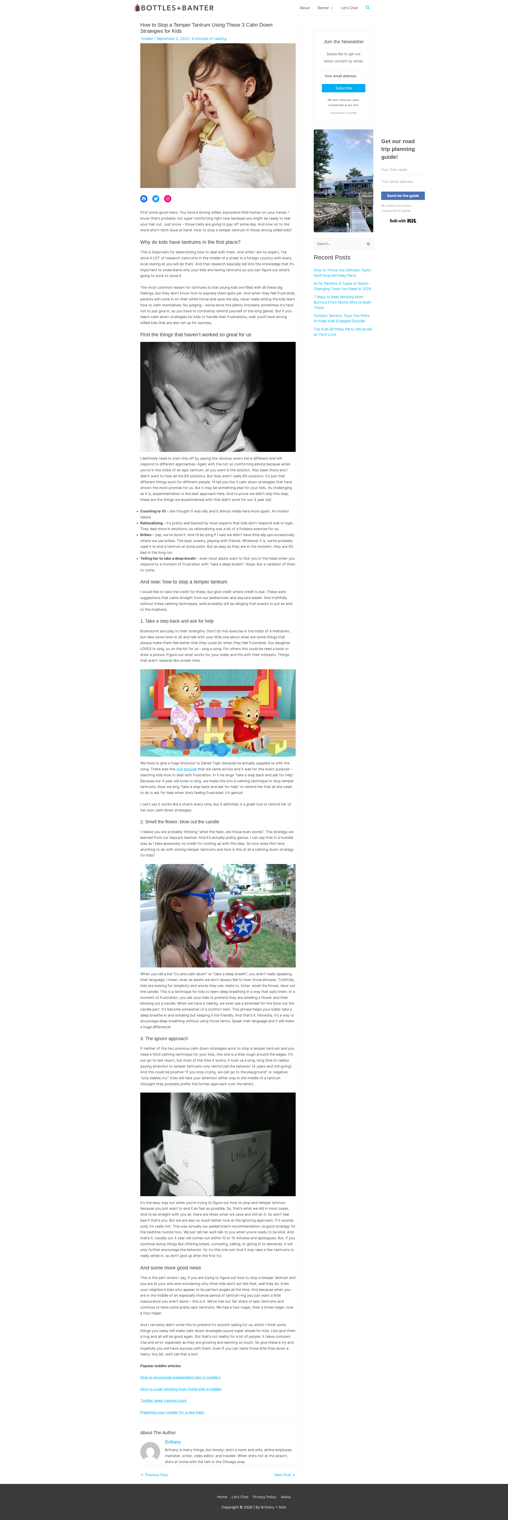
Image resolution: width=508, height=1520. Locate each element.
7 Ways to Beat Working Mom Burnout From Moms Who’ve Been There (342, 302)
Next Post (284, 1475)
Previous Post (154, 1475)
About (286, 1497)
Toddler (146, 39)
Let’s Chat (240, 1497)
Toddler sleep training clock (163, 1400)
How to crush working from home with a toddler (181, 1389)
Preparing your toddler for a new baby (172, 1412)
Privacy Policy (264, 1497)
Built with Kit (403, 220)
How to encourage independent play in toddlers (180, 1377)
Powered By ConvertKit (344, 112)
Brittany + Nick (273, 1507)
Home (222, 1497)
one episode (186, 769)
